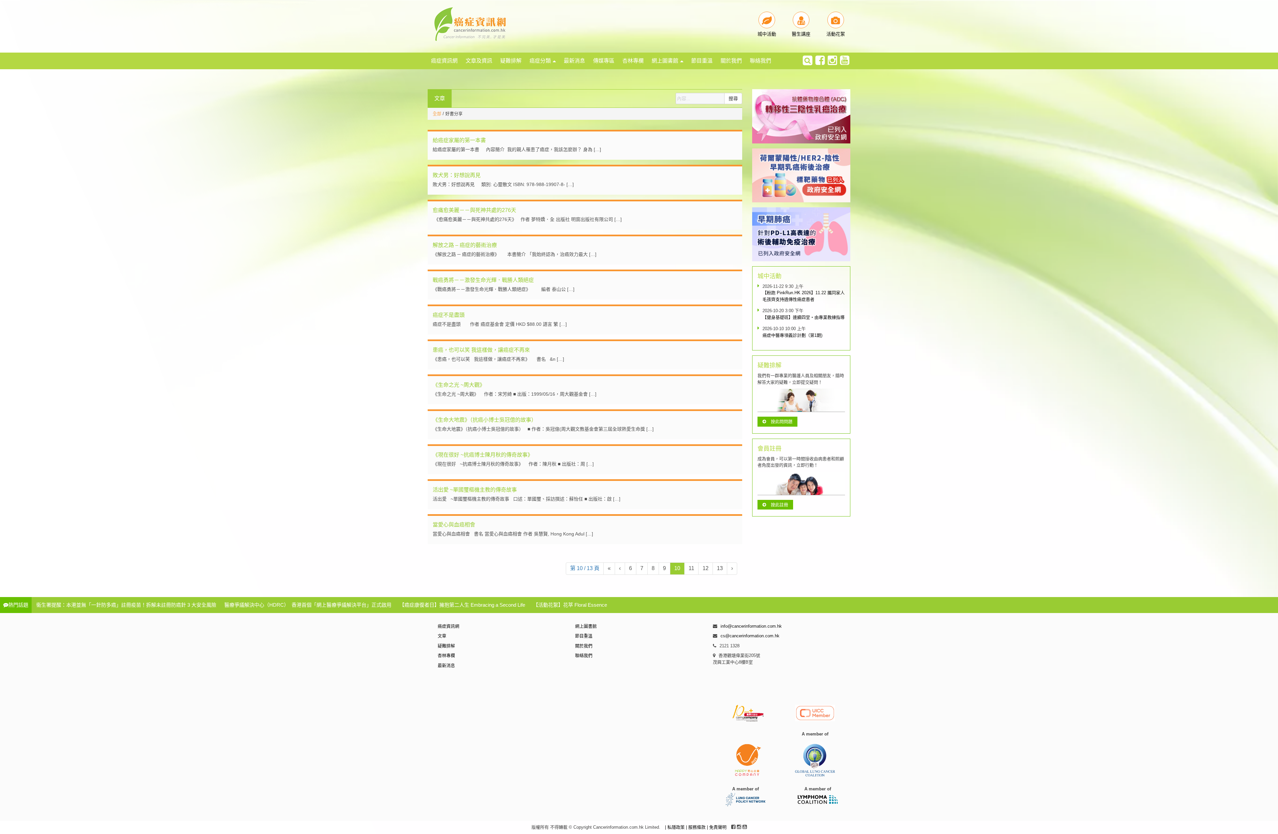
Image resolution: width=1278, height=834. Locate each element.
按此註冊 (779, 504)
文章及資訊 (479, 61)
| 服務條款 (696, 827)
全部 (437, 113)
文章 (442, 635)
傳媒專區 (603, 61)
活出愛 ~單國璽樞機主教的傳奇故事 (475, 490)
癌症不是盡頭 (449, 315)
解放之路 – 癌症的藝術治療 (465, 245)
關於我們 (731, 61)
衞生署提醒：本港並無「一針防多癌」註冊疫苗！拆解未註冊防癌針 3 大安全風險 (126, 605)
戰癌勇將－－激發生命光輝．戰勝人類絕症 (483, 280)
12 (706, 568)
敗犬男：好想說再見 (457, 175)
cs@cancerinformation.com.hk (750, 635)
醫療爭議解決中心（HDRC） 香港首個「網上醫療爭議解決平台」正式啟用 (307, 605)
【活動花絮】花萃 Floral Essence (570, 605)
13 (720, 568)
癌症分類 (540, 61)
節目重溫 (702, 61)
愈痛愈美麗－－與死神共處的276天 (474, 210)
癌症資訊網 (444, 61)
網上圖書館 (665, 61)
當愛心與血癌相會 (454, 524)
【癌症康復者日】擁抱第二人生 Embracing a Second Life (462, 605)
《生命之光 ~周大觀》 (459, 385)
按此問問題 (781, 421)
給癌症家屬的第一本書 (459, 140)
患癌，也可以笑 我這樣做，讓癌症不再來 (481, 350)
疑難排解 (511, 61)
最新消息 (574, 61)
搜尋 (733, 98)
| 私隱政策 (675, 827)
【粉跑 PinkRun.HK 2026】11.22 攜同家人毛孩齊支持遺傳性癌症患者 (803, 296)
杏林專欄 (633, 61)
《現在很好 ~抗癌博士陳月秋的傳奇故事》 (483, 455)
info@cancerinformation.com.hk (751, 626)
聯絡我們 (760, 61)
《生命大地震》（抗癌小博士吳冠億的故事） (484, 420)
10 (677, 568)
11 (691, 568)
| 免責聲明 (717, 827)
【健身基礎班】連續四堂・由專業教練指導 (803, 317)
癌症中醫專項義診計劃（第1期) (792, 335)
